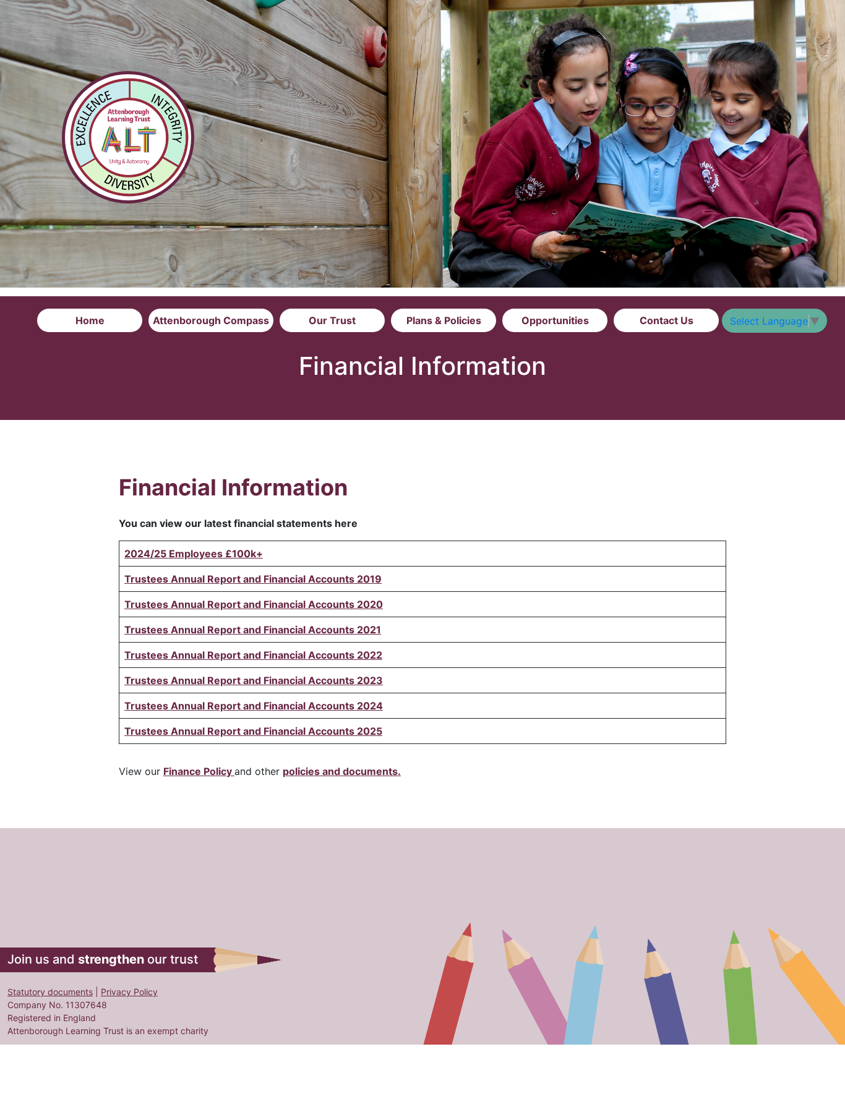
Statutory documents (50, 991)
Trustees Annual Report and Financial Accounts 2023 (253, 680)
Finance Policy (198, 771)
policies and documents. (342, 771)
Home (90, 320)
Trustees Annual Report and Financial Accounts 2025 (253, 731)
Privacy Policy (129, 991)
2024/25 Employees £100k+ (193, 553)
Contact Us (666, 320)
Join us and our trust (102, 959)
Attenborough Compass (211, 320)
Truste (140, 579)
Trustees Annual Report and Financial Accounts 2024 (253, 706)
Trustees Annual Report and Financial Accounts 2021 (252, 629)
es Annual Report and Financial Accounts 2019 (269, 579)
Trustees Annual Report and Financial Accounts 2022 (253, 655)
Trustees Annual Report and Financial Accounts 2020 (253, 604)
